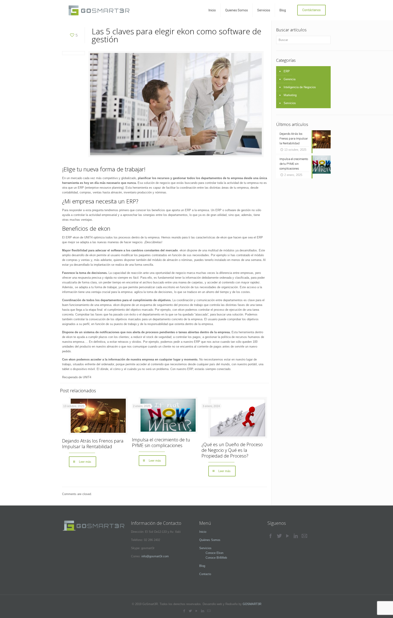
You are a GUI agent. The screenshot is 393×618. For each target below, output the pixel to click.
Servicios (290, 103)
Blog (202, 566)
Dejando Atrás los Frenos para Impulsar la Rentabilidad (92, 444)
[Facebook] (184, 611)
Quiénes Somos (209, 540)
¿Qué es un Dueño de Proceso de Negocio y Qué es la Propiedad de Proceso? (232, 450)
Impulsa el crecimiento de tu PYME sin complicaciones (161, 442)
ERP (287, 71)
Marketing (290, 95)
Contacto (205, 574)
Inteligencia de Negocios (300, 87)
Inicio (202, 531)
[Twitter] (190, 611)
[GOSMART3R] (99, 10)
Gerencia (289, 79)
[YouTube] (196, 611)
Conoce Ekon (211, 553)
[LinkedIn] (202, 611)
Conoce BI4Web (213, 557)
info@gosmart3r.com (155, 556)
